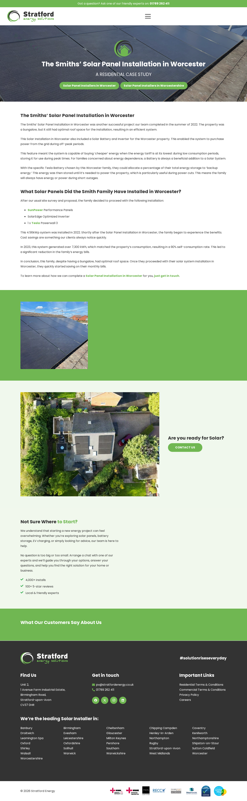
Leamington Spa (31, 738)
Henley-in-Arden (161, 733)
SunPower (35, 210)
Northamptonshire (205, 738)
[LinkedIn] (122, 700)
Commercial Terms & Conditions (202, 689)
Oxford (25, 743)
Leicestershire (73, 738)
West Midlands (159, 753)
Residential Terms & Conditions (201, 684)
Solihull (68, 748)
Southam (112, 748)
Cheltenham (115, 728)
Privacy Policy (189, 695)
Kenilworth (199, 733)
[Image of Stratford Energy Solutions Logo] (30, 16)
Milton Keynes (116, 738)
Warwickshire (115, 753)
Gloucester (114, 733)
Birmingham (72, 728)
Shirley (25, 748)
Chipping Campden (163, 728)
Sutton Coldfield (203, 748)
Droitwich (27, 733)
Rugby (153, 743)
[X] (104, 700)
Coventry (199, 728)
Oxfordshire (71, 743)
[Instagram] (113, 700)
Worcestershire (31, 758)
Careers (185, 700)
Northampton (159, 738)
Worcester (200, 753)
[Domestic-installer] (116, 791)
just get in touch (166, 276)
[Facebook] (95, 700)
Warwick (69, 753)
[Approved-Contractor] (132, 791)
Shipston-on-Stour (205, 743)
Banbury (26, 728)
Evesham (69, 733)
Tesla (35, 223)
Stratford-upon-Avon (164, 748)
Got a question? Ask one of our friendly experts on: (123, 3)
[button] (192, 16)
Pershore (112, 743)
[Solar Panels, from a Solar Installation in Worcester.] (54, 335)
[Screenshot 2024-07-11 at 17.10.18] (191, 791)
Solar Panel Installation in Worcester (114, 276)
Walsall (25, 753)
